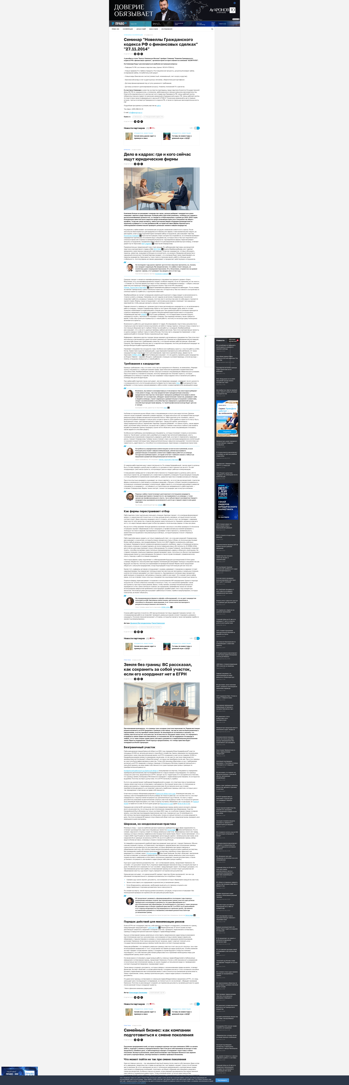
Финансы (138, 116)
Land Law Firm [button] (153, 927)
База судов (153, 29)
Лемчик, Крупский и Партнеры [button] (135, 287)
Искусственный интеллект (151, 627)
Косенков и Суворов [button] (131, 236)
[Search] (212, 29)
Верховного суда (166, 804)
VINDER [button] (144, 314)
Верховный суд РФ (158, 992)
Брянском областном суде (165, 794)
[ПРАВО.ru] (119, 23)
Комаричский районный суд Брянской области (141, 771)
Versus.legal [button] (171, 830)
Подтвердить (222, 1080)
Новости (220, 340)
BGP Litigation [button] (146, 244)
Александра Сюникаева (138, 992)
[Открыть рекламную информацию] (236, 435)
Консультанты (131, 627)
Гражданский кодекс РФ (154, 116)
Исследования (167, 29)
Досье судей (141, 29)
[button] (135, 54)
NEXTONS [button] (157, 249)
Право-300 (115, 29)
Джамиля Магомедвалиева (140, 623)
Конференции (128, 29)
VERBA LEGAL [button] (137, 355)
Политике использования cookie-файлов (133, 1082)
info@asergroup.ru (135, 112)
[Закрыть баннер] (36, 1068)
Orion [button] (178, 383)
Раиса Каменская (158, 623)
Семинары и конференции (133, 35)
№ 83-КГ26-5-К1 (183, 804)
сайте (159, 105)
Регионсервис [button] (152, 853)
